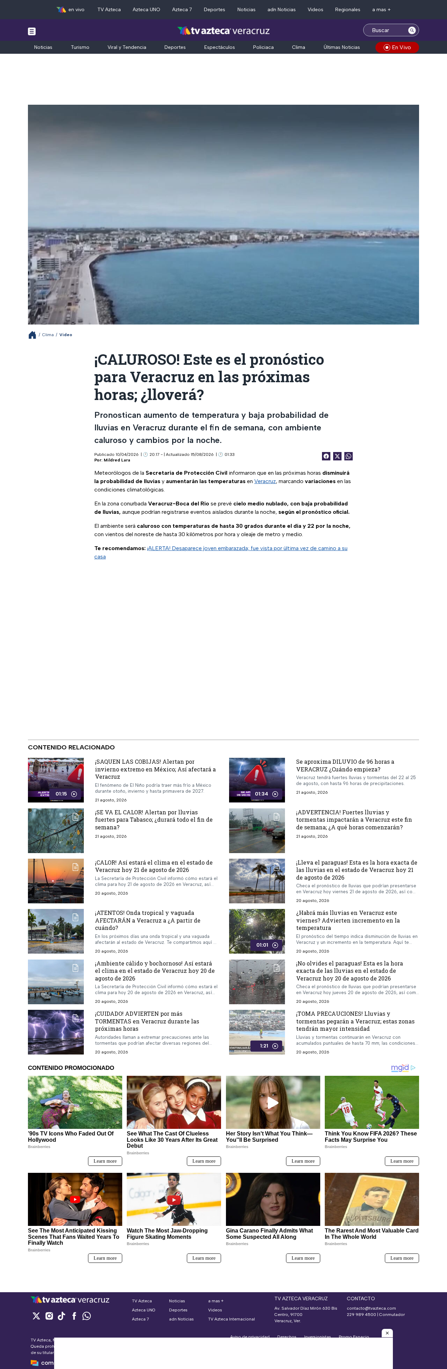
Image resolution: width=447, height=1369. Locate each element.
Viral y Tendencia (127, 47)
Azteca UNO (146, 10)
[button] (387, 1333)
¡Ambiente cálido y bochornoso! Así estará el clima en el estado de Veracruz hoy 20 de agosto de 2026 (155, 971)
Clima (298, 47)
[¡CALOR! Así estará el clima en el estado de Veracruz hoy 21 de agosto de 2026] (56, 881)
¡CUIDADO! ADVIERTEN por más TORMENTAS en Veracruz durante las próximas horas (147, 1021)
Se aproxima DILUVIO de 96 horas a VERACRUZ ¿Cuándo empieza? (345, 765)
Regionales (347, 10)
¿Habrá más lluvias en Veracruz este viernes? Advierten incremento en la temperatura (348, 920)
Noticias (246, 10)
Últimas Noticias (342, 47)
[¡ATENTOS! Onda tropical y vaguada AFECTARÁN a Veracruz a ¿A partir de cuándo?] (56, 931)
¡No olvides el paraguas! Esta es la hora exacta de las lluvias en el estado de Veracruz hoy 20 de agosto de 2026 (349, 971)
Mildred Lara (117, 460)
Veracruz (265, 481)
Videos (315, 10)
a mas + (381, 10)
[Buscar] (412, 30)
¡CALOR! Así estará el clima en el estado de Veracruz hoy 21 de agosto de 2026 (154, 866)
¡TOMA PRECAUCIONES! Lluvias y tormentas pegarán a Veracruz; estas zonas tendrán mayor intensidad (355, 1021)
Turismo (80, 47)
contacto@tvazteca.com (371, 1308)
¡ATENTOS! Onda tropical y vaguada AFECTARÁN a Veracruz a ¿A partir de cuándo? (147, 920)
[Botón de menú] (32, 31)
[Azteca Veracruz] (223, 31)
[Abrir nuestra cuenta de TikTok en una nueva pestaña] (61, 1315)
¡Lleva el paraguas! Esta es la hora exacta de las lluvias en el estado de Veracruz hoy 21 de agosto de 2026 (356, 870)
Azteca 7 (182, 10)
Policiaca (263, 47)
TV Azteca (109, 10)
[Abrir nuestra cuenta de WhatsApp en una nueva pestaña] (86, 1315)
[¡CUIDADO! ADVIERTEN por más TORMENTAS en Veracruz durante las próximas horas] (56, 1032)
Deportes (214, 10)
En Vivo (401, 47)
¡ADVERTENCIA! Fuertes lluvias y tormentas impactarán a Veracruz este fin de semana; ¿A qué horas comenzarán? (354, 819)
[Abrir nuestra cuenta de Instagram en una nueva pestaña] (49, 1315)
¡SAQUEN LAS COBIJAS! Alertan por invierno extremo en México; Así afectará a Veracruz (155, 769)
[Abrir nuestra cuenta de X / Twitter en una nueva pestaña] (36, 1315)
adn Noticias (282, 10)
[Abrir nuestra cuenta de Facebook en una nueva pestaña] (74, 1315)
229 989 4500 (361, 1314)
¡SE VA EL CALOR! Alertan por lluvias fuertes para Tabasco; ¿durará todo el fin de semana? (154, 819)
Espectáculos (219, 47)
